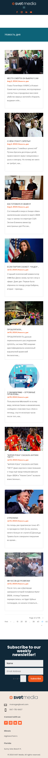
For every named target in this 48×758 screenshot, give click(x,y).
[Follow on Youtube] (31, 12)
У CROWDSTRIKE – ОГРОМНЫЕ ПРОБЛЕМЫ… (21, 393)
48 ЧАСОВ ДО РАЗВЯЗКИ (18, 581)
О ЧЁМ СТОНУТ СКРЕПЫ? (19, 141)
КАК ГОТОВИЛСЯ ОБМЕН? (19, 204)
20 (22, 621)
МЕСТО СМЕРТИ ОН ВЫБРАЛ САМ (22, 78)
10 (17, 621)
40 (38, 621)
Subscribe (36, 678)
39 (34, 621)
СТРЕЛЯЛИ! (12, 518)
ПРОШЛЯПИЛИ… (14, 329)
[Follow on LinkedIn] (26, 12)
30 (26, 621)
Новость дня (23, 81)
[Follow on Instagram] (22, 12)
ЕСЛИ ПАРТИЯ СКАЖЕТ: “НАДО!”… (23, 267)
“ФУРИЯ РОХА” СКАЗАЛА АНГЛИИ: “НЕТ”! (23, 456)
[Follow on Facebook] (17, 12)
